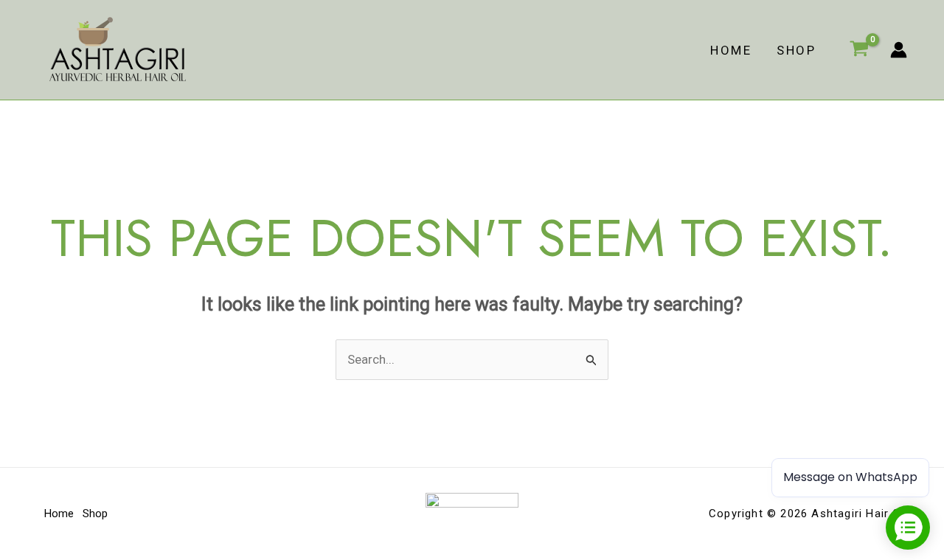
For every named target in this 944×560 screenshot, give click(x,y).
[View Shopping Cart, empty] (859, 50)
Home (731, 50)
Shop (796, 50)
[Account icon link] (898, 49)
